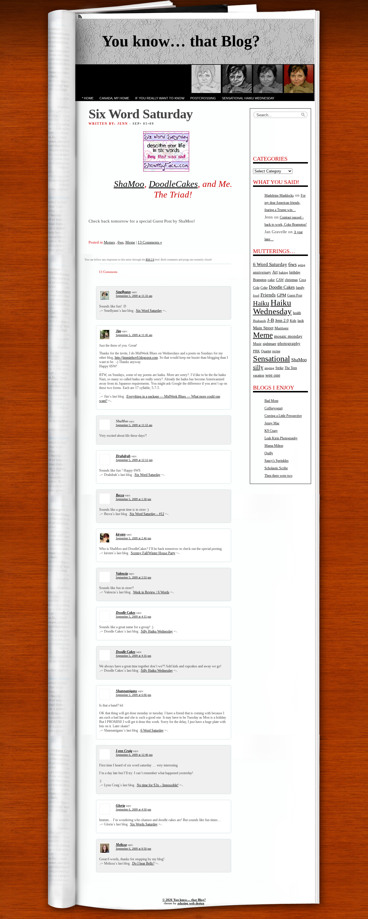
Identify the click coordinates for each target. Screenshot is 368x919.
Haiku (261, 303)
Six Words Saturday (144, 824)
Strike (279, 368)
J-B (270, 320)
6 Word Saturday (152, 730)
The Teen (291, 368)
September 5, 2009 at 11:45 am (134, 335)
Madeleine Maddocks (279, 195)
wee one (272, 375)
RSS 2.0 (150, 259)
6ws (121, 242)
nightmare (269, 344)
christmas (291, 280)
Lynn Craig (124, 751)
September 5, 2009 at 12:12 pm (134, 460)
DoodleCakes (173, 184)
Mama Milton (273, 446)
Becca (120, 495)
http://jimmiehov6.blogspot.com (136, 358)
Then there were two (278, 476)
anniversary (262, 272)
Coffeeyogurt (273, 408)
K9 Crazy (271, 431)
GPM (281, 295)
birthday (294, 272)
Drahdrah (123, 456)
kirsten (121, 534)
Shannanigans (126, 691)
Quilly (268, 453)
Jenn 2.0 (282, 320)
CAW (280, 280)
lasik (301, 321)
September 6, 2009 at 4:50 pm (133, 809)
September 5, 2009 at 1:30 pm (133, 499)
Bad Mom (271, 401)
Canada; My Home (114, 98)
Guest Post (294, 295)
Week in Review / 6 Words (151, 592)
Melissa (121, 845)
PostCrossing (203, 98)
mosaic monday (288, 336)
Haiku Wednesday (272, 307)
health (297, 313)
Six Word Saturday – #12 (147, 514)
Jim (118, 331)
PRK (256, 351)
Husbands (259, 320)
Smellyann (123, 292)
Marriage (282, 328)
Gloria (120, 806)
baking (283, 272)
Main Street (263, 328)
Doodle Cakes (125, 613)
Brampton (260, 280)
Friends (268, 295)
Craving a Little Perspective (283, 416)
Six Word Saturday (149, 311)
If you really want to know (159, 98)
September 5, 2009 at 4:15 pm (133, 616)
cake (271, 280)
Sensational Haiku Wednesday (248, 98)
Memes (109, 242)
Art (275, 272)
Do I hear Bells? (143, 863)
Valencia (122, 573)
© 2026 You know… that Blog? (184, 899)
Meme (130, 242)
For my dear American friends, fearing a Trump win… (285, 202)
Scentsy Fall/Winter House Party (153, 553)
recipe (276, 351)
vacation (258, 375)
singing (269, 368)
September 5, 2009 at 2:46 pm (133, 538)
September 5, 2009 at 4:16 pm (133, 655)
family (300, 288)
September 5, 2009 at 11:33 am (134, 295)
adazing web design (190, 903)
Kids (293, 321)
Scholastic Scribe (276, 468)
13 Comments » (150, 242)
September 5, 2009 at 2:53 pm (133, 577)
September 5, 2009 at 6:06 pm (133, 694)
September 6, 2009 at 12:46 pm (134, 754)
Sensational (271, 358)
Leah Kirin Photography (281, 438)
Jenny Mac (271, 423)
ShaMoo (129, 184)
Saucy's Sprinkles (276, 461)
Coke (264, 288)
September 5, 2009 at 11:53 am (134, 425)
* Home (87, 98)
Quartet (266, 351)
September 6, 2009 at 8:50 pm (133, 848)
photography (288, 343)
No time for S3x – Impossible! (158, 785)
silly (258, 367)
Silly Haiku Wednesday (157, 631)
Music (257, 344)
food (256, 295)
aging (301, 265)
